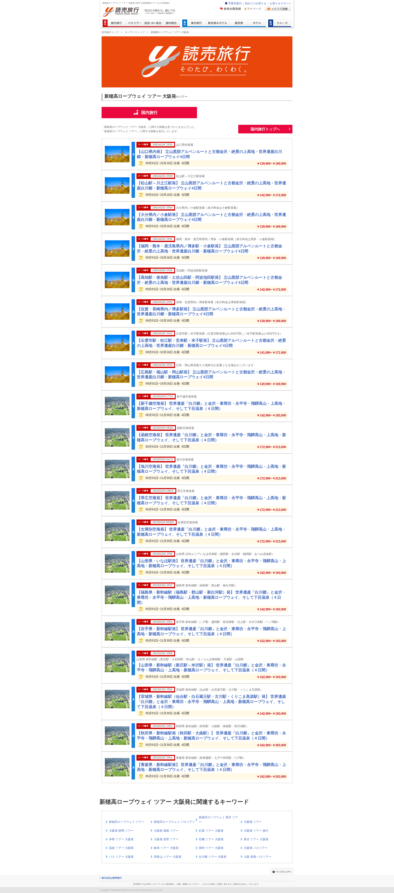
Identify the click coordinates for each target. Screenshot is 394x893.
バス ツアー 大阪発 (121, 856)
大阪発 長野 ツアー (166, 839)
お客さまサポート (280, 3)
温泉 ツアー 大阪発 (121, 847)
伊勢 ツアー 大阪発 (121, 839)
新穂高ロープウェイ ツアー (126, 821)
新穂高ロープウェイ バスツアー (174, 821)
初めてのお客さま (255, 3)
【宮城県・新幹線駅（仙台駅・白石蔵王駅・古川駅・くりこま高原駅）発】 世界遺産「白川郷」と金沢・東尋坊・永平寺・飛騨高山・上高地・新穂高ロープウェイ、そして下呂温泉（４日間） (211, 701)
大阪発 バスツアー (256, 847)
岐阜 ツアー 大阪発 (166, 847)
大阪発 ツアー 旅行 (256, 830)
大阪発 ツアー (253, 821)
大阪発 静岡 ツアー (121, 830)
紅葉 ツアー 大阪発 (211, 830)
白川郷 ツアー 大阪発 (212, 856)
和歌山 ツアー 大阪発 (167, 856)
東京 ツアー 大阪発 (256, 839)
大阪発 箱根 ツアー (166, 830)
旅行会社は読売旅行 (112, 878)
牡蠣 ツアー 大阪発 (211, 839)
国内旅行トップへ (265, 129)
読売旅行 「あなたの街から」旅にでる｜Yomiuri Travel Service (139, 12)
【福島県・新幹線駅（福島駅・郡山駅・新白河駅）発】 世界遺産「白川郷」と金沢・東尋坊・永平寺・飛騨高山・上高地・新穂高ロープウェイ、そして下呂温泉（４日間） (211, 597)
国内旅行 (149, 112)
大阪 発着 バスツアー (257, 856)
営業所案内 (235, 3)
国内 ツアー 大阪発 (211, 847)
